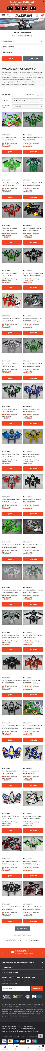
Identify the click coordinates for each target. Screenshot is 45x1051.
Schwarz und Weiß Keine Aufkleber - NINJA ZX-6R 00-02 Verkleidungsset (33, 637)
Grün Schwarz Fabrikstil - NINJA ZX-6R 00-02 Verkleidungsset (32, 184)
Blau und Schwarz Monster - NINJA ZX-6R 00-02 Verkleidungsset (31, 772)
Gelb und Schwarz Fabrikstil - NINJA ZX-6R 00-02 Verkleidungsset (31, 456)
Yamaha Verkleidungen (9, 1029)
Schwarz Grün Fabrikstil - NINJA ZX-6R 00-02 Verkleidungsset (32, 365)
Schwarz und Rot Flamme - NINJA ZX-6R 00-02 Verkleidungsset (33, 274)
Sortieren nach (5, 106)
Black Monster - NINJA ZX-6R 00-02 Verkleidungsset (11, 908)
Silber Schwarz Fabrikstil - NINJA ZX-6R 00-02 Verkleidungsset (32, 320)
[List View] (38, 95)
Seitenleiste (6, 94)
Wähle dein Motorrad (22, 33)
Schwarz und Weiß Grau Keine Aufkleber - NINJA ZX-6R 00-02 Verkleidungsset (10, 637)
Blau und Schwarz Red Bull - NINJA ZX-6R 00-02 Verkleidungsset (10, 772)
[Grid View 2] (41, 95)
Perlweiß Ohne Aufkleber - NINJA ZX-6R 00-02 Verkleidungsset (11, 591)
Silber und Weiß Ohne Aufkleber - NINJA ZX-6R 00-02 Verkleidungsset (32, 546)
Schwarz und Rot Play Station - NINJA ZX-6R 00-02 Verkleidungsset (10, 818)
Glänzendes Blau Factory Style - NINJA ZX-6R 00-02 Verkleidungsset (11, 456)
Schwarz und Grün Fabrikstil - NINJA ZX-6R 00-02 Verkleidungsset (10, 410)
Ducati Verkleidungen (9, 1031)
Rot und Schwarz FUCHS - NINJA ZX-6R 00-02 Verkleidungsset (33, 908)
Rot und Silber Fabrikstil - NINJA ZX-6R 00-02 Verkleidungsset (11, 501)
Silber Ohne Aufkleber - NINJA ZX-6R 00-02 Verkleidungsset (33, 591)
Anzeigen (5, 100)
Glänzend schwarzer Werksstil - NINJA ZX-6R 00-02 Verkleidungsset (32, 501)
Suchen (11, 58)
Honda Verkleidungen (9, 1027)
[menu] (3, 15)
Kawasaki (7, 134)
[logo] (23, 15)
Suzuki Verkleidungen (26, 1027)
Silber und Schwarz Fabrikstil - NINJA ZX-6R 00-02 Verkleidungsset (10, 365)
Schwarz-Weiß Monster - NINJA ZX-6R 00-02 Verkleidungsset (32, 817)
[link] (12, 120)
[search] (8, 15)
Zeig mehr (24, 929)
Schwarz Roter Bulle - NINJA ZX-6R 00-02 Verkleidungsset (32, 229)
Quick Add (11, 152)
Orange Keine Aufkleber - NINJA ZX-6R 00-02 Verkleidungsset (32, 682)
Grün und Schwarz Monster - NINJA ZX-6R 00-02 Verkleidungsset (10, 275)
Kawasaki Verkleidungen (28, 1029)
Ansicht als (30, 94)
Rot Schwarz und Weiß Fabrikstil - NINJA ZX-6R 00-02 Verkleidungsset (11, 320)
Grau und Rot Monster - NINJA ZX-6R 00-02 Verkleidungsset (12, 863)
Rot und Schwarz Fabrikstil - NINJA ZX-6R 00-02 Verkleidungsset (10, 229)
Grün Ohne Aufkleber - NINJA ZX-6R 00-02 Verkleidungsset (11, 546)
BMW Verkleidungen (25, 1031)
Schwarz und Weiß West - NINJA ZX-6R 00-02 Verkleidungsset (11, 727)
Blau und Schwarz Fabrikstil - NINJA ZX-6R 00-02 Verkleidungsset (31, 410)
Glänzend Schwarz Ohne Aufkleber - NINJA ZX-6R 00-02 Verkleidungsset (12, 682)
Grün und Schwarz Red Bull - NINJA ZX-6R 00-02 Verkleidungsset (10, 139)
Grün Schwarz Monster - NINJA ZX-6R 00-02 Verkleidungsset (32, 863)
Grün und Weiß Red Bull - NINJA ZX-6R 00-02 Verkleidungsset (32, 727)
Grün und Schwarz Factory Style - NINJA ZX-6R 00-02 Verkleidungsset (33, 139)
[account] (37, 15)
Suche (37, 1031)
